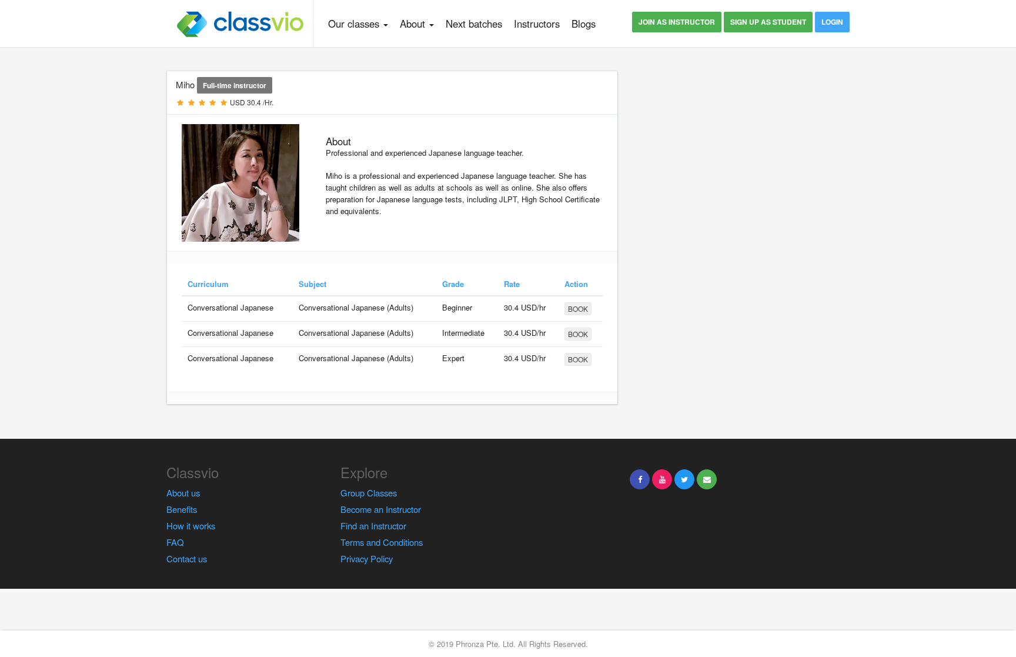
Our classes (355, 23)
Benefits (181, 509)
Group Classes (368, 492)
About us (183, 492)
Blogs (584, 23)
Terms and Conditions (381, 542)
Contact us (186, 558)
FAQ (175, 542)
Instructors (537, 23)
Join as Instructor (677, 21)
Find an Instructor (373, 525)
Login (832, 21)
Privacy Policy (366, 558)
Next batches (474, 23)
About (414, 23)
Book (578, 309)
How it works (190, 525)
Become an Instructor (380, 509)
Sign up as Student (768, 21)
